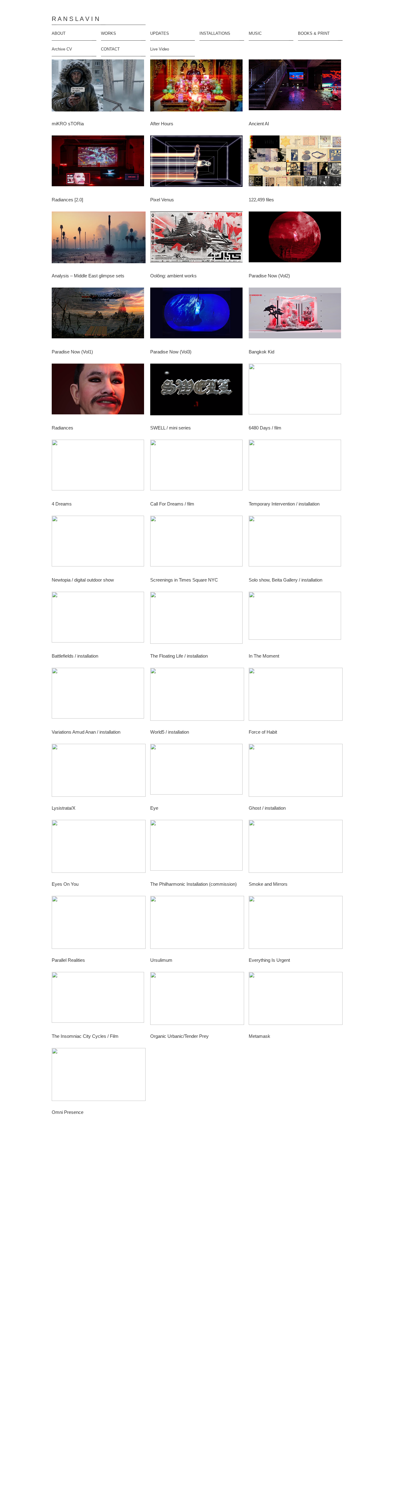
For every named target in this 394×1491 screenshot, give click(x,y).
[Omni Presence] (99, 1076)
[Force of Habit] (296, 696)
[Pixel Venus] (197, 163)
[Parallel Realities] (99, 924)
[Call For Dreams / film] (197, 468)
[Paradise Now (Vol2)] (296, 240)
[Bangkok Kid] (296, 316)
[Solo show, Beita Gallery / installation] (296, 544)
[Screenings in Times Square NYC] (197, 544)
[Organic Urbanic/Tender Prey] (197, 1000)
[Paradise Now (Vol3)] (197, 316)
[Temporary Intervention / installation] (296, 468)
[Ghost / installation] (296, 772)
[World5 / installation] (197, 696)
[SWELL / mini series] (197, 392)
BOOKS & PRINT (314, 33)
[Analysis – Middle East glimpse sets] (99, 240)
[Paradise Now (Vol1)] (99, 316)
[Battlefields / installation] (99, 620)
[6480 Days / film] (296, 392)
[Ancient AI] (296, 87)
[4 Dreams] (99, 468)
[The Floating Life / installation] (197, 620)
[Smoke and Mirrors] (296, 848)
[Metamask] (296, 1000)
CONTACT (110, 49)
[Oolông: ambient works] (197, 240)
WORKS (108, 33)
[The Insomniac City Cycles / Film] (99, 1000)
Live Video (159, 49)
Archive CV (62, 49)
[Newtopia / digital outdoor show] (99, 544)
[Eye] (197, 772)
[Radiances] (99, 392)
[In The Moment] (296, 620)
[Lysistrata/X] (99, 772)
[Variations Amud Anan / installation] (99, 696)
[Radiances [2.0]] (99, 163)
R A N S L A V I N (75, 19)
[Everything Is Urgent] (296, 924)
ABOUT (59, 33)
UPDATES (159, 33)
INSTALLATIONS (214, 33)
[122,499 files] (296, 163)
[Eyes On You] (99, 848)
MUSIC (255, 33)
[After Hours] (197, 87)
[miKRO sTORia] (99, 87)
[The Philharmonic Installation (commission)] (197, 848)
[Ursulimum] (197, 924)
